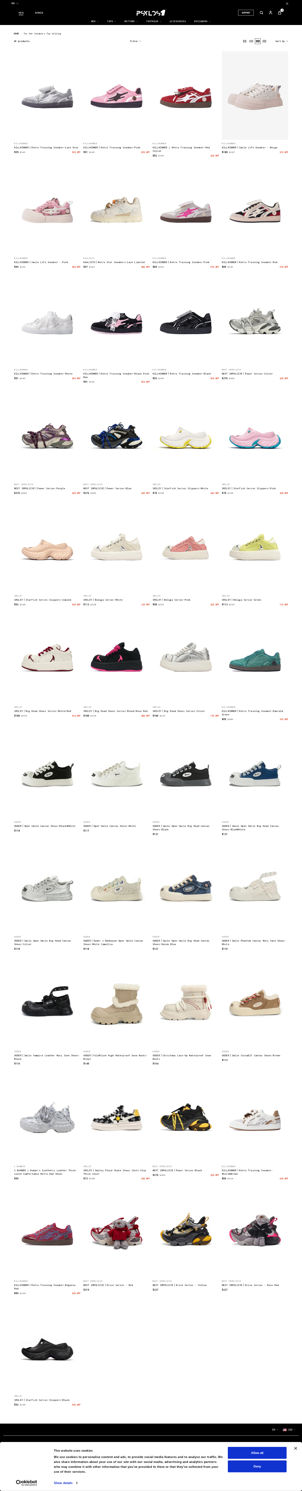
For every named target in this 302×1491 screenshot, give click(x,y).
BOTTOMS (129, 21)
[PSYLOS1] (151, 13)
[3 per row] (251, 41)
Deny (257, 1466)
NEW (93, 21)
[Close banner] (295, 1448)
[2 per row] (245, 41)
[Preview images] (47, 132)
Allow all (257, 1453)
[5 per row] (264, 41)
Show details (63, 1483)
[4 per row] (258, 41)
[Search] (261, 12)
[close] (287, 3)
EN (13, 3)
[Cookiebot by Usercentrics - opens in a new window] (27, 1483)
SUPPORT (246, 12)
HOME (16, 33)
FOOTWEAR (152, 21)
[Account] (270, 12)
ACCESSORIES (178, 21)
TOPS (110, 21)
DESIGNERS (200, 21)
